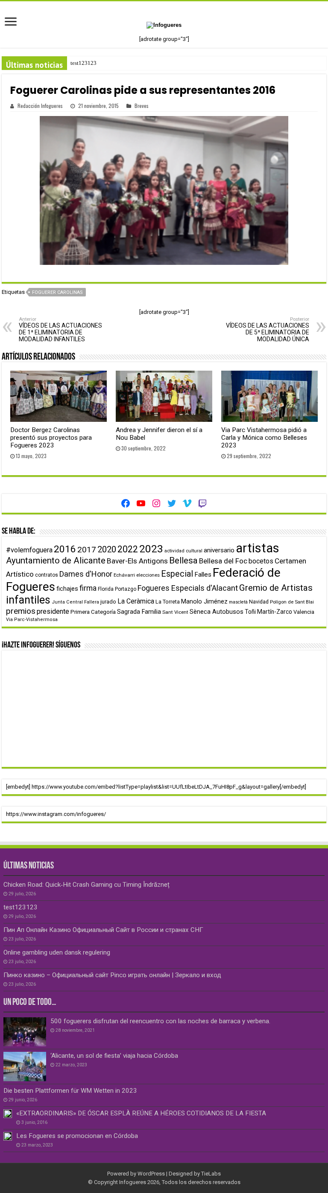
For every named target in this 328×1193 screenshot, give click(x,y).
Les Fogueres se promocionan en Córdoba (77, 1136)
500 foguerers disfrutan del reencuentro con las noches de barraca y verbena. (160, 1021)
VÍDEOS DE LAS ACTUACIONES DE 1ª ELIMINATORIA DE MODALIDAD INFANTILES (60, 329)
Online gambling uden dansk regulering (56, 952)
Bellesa (183, 560)
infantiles (28, 600)
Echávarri (124, 575)
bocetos (261, 561)
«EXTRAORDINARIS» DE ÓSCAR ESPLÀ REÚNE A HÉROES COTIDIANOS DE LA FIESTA (141, 1113)
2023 (151, 549)
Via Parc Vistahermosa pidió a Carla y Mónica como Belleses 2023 (264, 437)
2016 (65, 549)
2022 (127, 549)
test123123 (83, 63)
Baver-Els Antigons (137, 561)
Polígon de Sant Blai (292, 602)
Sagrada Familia (139, 611)
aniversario (219, 550)
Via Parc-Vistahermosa (32, 619)
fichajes (67, 588)
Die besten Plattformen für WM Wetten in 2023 (70, 1090)
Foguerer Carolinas (57, 292)
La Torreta (167, 601)
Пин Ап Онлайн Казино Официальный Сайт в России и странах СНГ (103, 930)
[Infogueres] (164, 24)
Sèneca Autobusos (216, 611)
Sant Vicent (175, 612)
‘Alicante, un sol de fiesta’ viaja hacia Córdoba (114, 1055)
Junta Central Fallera (75, 602)
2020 (106, 549)
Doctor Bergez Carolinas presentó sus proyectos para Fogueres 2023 (51, 437)
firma (88, 587)
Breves (142, 105)
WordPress (151, 1173)
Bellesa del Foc (223, 561)
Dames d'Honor (85, 573)
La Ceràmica (135, 601)
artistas (257, 548)
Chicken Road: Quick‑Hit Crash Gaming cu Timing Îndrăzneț (86, 884)
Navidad (259, 601)
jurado (108, 601)
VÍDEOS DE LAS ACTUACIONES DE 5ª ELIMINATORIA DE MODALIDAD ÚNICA (267, 329)
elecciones (148, 575)
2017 (86, 549)
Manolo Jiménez (204, 601)
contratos (46, 575)
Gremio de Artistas (276, 588)
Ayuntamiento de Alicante (55, 560)
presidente (53, 611)
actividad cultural (183, 551)
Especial (177, 574)
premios (20, 611)
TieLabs (211, 1173)
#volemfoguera (29, 550)
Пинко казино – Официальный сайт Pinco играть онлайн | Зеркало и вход (112, 975)
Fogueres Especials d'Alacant (188, 587)
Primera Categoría (93, 611)
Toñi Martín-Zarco (268, 611)
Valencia (303, 612)
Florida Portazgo (117, 589)
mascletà (238, 602)
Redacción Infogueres (40, 105)
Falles (202, 574)
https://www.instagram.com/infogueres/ (56, 814)
